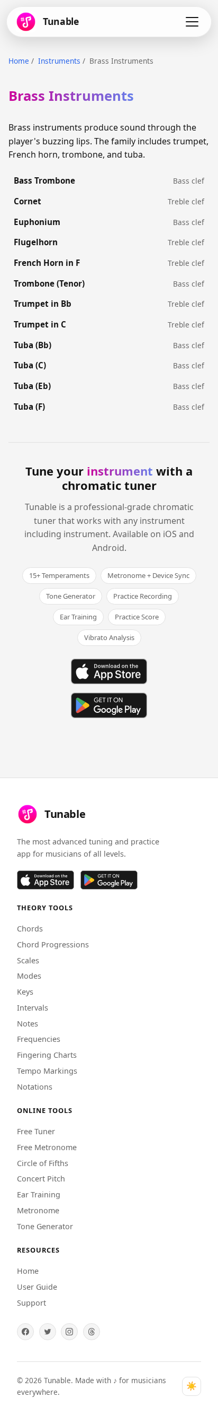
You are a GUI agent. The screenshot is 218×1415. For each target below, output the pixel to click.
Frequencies (38, 1039)
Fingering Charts (47, 1055)
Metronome (38, 1210)
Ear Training (38, 1194)
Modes (29, 976)
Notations (34, 1087)
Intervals (32, 1008)
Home (18, 61)
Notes (27, 1024)
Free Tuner (36, 1131)
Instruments (59, 61)
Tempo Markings (47, 1071)
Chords (30, 929)
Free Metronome (47, 1147)
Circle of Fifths (42, 1163)
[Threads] (91, 1331)
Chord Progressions (53, 944)
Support (31, 1303)
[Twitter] (47, 1331)
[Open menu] (192, 21)
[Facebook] (25, 1331)
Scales (28, 960)
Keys (25, 992)
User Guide (37, 1287)
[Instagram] (69, 1331)
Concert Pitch (41, 1179)
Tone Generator (45, 1226)
